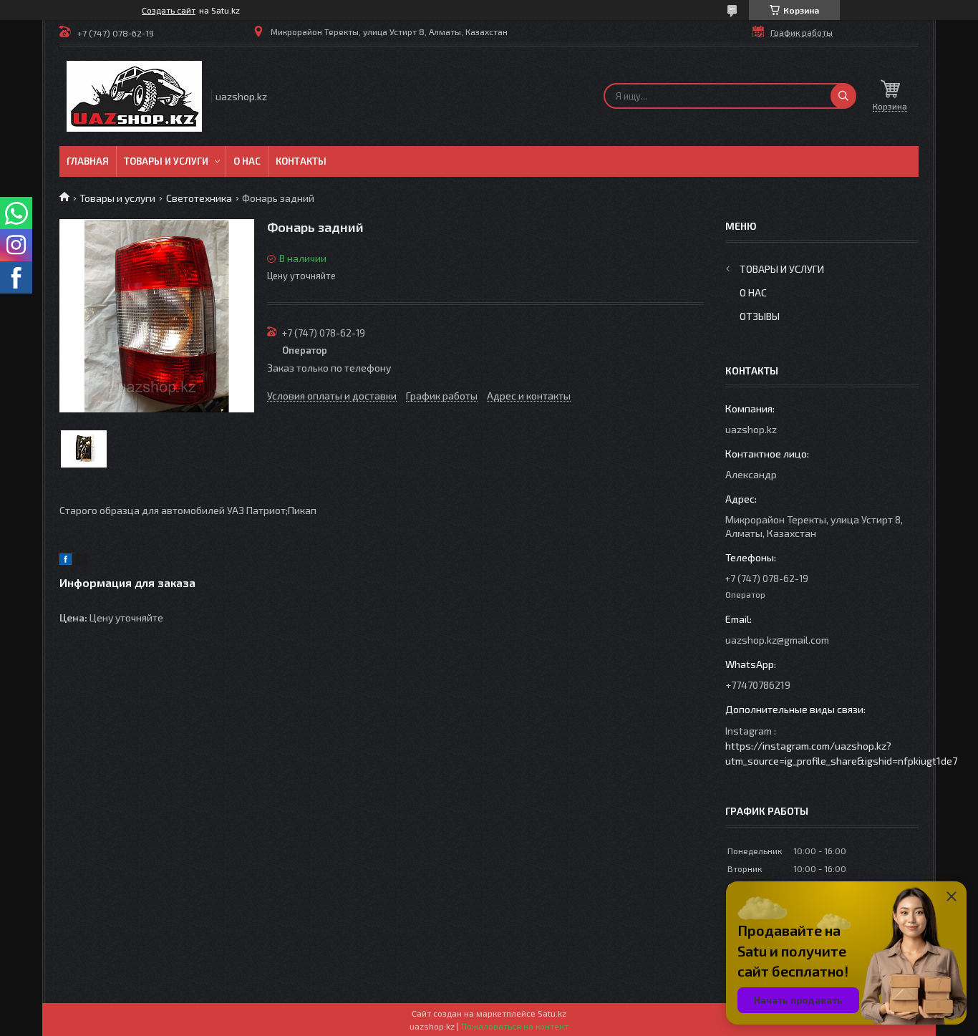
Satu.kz (552, 1013)
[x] (81, 561)
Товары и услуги (166, 161)
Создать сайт (168, 10)
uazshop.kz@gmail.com (777, 640)
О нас (247, 161)
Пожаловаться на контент (514, 1026)
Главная (88, 161)
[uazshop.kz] (134, 96)
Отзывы (760, 316)
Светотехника (199, 198)
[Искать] (843, 96)
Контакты (301, 161)
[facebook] (65, 561)
